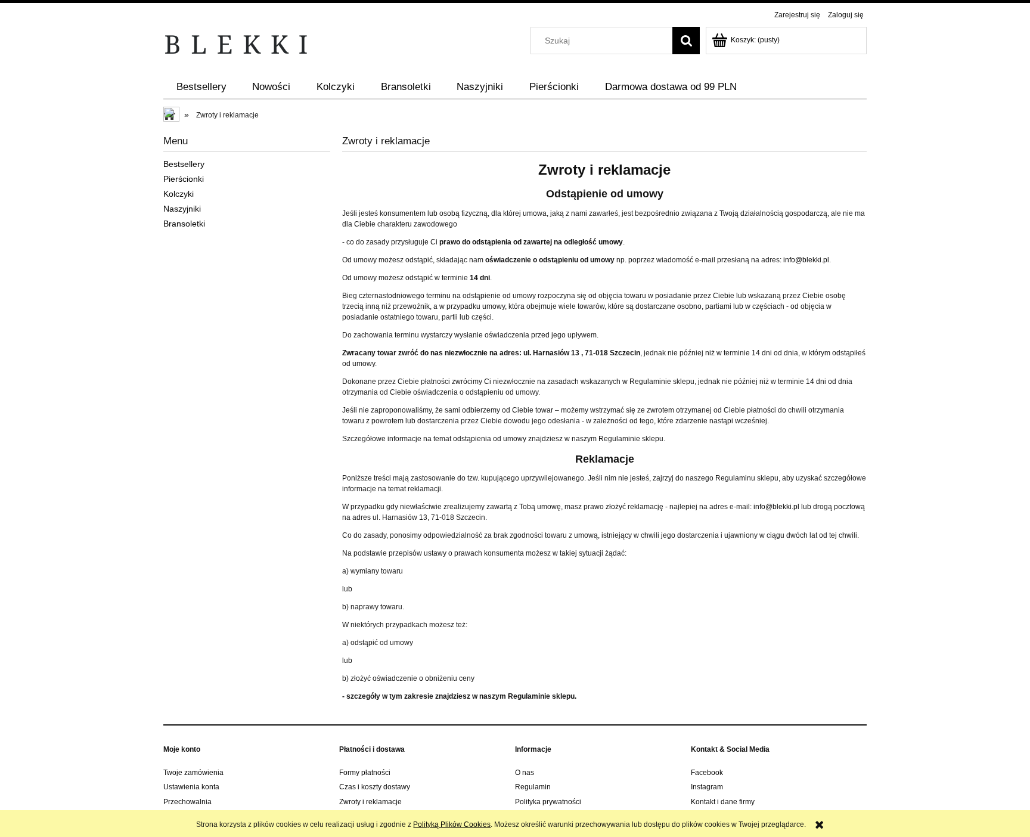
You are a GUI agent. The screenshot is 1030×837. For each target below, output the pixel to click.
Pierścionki (183, 179)
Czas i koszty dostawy (374, 787)
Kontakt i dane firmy (723, 802)
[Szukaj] (686, 40)
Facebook (707, 772)
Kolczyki (178, 194)
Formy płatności (364, 772)
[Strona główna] (236, 44)
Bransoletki (184, 223)
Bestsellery (183, 164)
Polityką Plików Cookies (452, 824)
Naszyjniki (182, 208)
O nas (524, 772)
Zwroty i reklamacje (370, 802)
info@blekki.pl (806, 260)
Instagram (707, 787)
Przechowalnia (187, 802)
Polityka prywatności (548, 802)
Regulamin (533, 787)
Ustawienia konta (191, 787)
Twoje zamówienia (193, 772)
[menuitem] (201, 87)
